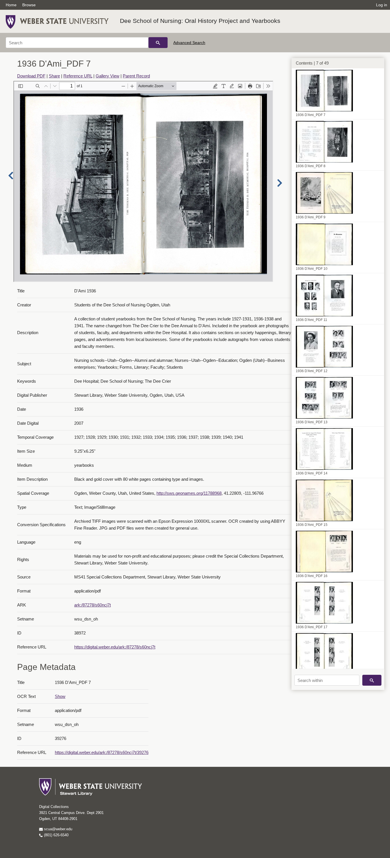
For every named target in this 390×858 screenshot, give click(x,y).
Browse (29, 5)
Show (60, 696)
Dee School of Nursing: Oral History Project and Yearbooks (200, 20)
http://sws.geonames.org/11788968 (189, 493)
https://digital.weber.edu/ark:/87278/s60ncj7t (114, 647)
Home (11, 5)
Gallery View (107, 75)
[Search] (158, 42)
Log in (381, 5)
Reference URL (77, 75)
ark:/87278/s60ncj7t (92, 604)
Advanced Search (189, 42)
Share (54, 75)
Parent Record (136, 75)
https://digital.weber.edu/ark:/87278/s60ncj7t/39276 (101, 752)
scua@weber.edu (57, 829)
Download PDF (31, 75)
